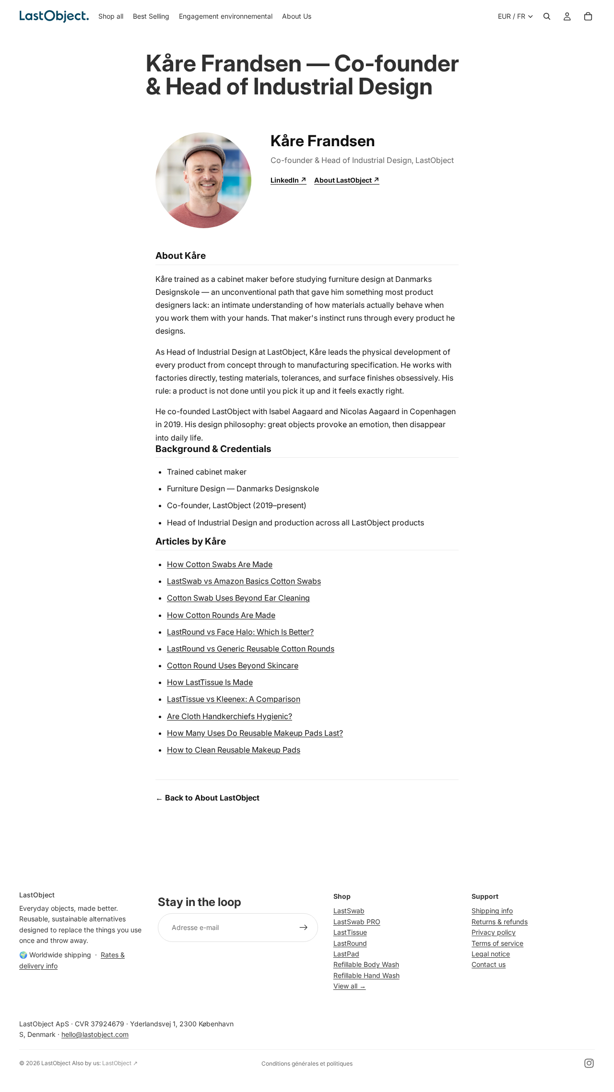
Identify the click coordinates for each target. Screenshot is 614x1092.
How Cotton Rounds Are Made (221, 615)
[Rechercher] (546, 16)
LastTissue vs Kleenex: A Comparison (233, 699)
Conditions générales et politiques (307, 1063)
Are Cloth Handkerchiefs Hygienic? (229, 716)
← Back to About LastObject (207, 797)
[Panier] (588, 16)
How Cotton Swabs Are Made (219, 564)
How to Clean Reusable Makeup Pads (233, 750)
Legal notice (491, 954)
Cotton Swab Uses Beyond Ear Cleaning (238, 598)
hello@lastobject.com (95, 1034)
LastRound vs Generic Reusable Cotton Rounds (250, 648)
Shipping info (492, 910)
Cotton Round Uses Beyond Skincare (232, 665)
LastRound (350, 943)
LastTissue (350, 932)
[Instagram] (589, 1063)
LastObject (56, 1063)
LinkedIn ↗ (289, 180)
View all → (349, 986)
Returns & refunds (500, 921)
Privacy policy (494, 932)
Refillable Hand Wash (366, 975)
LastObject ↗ (120, 1063)
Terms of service (497, 943)
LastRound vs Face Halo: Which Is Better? (240, 632)
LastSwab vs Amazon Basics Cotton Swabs (244, 581)
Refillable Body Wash (366, 964)
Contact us (489, 964)
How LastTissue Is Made (210, 682)
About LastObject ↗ (346, 180)
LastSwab (349, 910)
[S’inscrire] (304, 928)
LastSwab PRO (356, 921)
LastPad (346, 954)
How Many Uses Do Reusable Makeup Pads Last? (255, 733)
